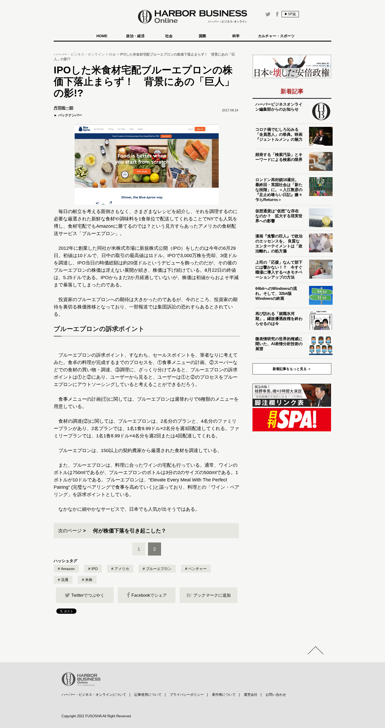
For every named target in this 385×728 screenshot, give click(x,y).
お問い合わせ (276, 695)
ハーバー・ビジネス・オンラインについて (94, 695)
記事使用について (148, 695)
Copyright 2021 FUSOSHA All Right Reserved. (97, 716)
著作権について (224, 695)
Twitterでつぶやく (87, 595)
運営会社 (250, 695)
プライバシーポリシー (187, 695)
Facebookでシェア (149, 595)
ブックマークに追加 (208, 595)
